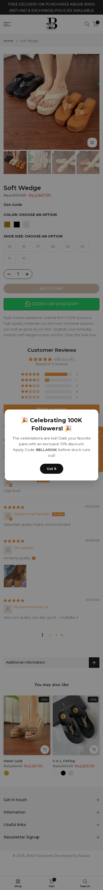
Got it (52, 469)
